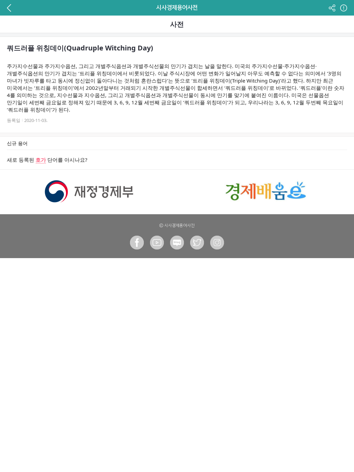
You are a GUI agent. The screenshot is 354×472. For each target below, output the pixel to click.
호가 (41, 159)
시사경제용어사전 (177, 7)
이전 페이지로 (11, 8)
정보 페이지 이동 (342, 8)
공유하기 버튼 (332, 8)
